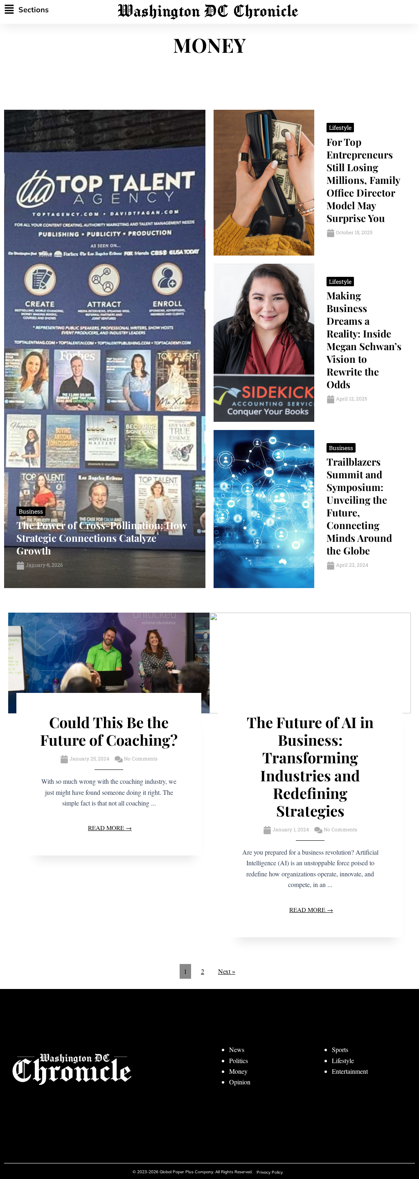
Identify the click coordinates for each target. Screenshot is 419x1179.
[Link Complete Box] (104, 349)
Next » (226, 971)
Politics (238, 1060)
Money (238, 1071)
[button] (42, 10)
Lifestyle (343, 1060)
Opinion (239, 1081)
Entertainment (350, 1071)
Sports (340, 1049)
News (236, 1049)
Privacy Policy (270, 1172)
